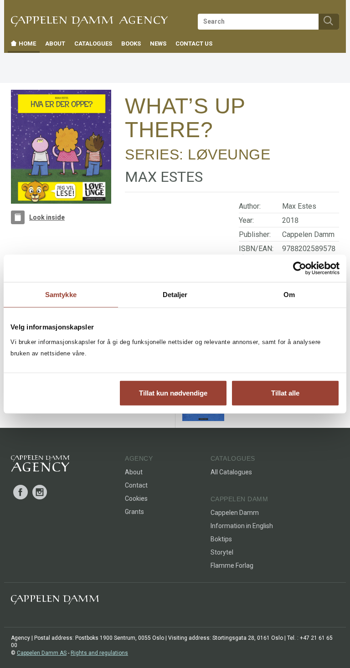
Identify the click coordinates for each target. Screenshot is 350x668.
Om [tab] (289, 294)
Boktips (221, 539)
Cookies (136, 498)
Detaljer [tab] (175, 294)
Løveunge (229, 154)
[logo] (40, 465)
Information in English (242, 525)
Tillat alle (285, 392)
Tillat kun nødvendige (173, 392)
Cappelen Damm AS (42, 653)
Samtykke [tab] (61, 294)
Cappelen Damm (308, 234)
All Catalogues (231, 472)
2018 (290, 220)
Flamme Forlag (232, 565)
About (134, 472)
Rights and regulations (99, 653)
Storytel (222, 552)
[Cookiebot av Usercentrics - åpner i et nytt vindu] (300, 268)
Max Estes (299, 206)
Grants (134, 511)
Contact (136, 485)
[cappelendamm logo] (55, 602)
